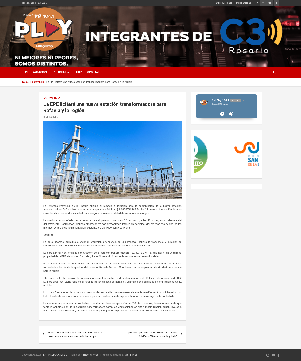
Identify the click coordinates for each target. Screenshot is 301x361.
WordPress (131, 354)
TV (256, 3)
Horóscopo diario (89, 72)
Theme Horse (90, 354)
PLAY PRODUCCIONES (54, 354)
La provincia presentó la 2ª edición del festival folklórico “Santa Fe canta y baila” (151, 334)
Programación (36, 72)
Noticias (60, 72)
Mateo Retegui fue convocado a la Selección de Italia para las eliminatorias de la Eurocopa (75, 334)
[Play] (222, 113)
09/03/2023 (50, 117)
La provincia (51, 97)
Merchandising (243, 3)
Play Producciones (223, 3)
